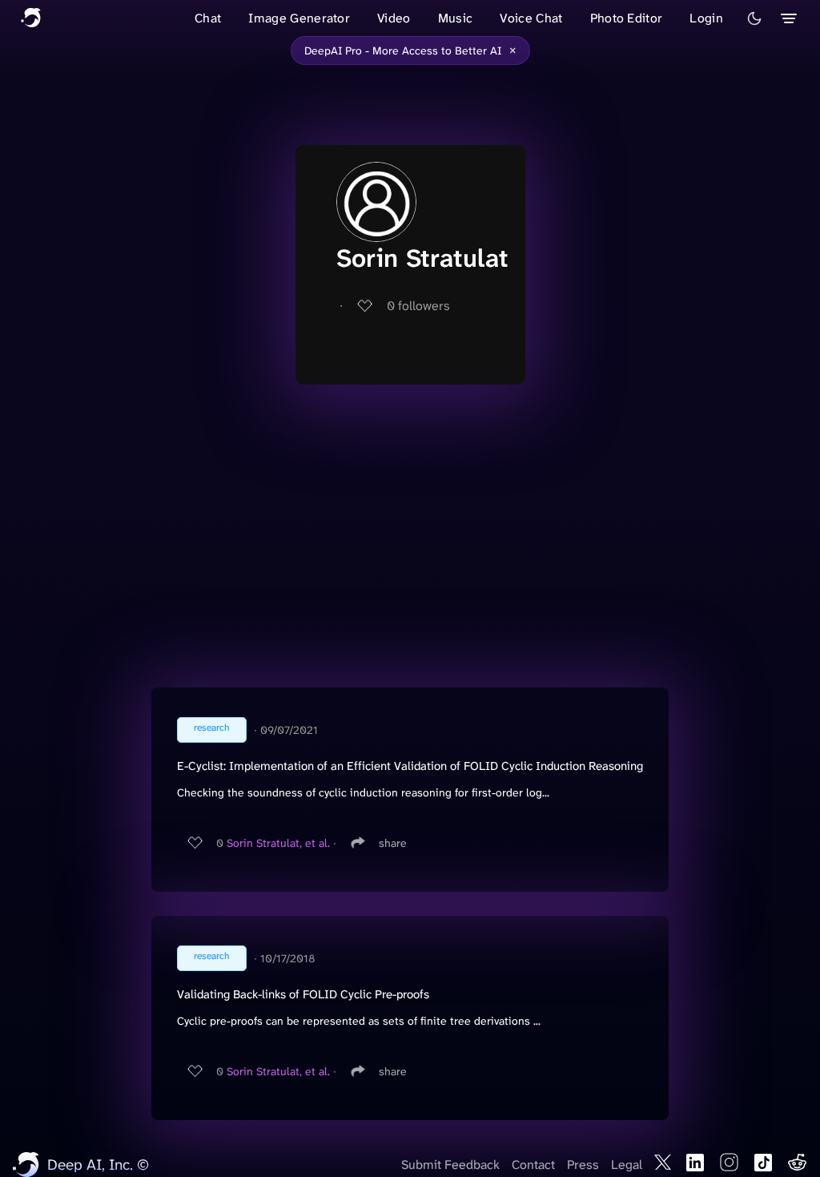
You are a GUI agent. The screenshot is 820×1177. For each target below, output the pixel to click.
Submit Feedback (450, 1164)
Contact (533, 1164)
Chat (208, 18)
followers (418, 305)
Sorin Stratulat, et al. (278, 843)
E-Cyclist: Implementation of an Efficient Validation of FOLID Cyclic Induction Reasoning (410, 766)
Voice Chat (531, 18)
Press (583, 1164)
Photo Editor (626, 18)
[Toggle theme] (754, 18)
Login (706, 18)
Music (455, 18)
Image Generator (299, 18)
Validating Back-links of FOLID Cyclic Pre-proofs (303, 994)
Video (394, 18)
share (393, 843)
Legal (626, 1164)
